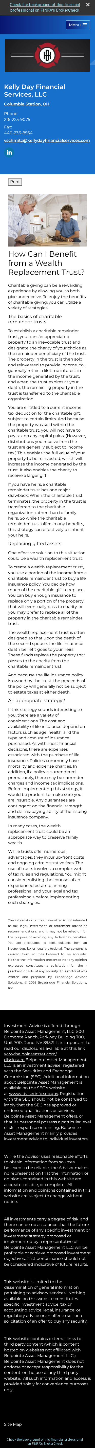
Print (15, 181)
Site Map (13, 1424)
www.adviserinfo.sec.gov (33, 1093)
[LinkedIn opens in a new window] (9, 152)
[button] (78, 24)
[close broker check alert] (88, 5)
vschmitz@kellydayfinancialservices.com (47, 140)
